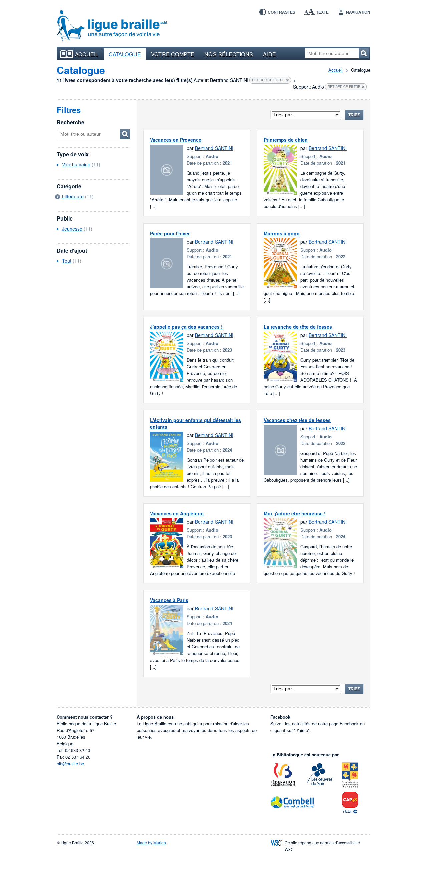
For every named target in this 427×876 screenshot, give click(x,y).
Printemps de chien (286, 139)
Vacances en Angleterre (177, 513)
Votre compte (172, 54)
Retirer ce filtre (268, 80)
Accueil (87, 54)
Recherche (70, 122)
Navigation (358, 12)
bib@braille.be (70, 763)
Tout (66, 260)
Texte (322, 12)
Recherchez (364, 53)
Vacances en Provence (175, 139)
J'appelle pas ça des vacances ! (186, 326)
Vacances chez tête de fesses (297, 420)
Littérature (73, 196)
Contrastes (281, 12)
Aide (269, 54)
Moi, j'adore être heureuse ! (295, 513)
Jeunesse (72, 228)
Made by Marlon (151, 842)
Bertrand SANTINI (214, 148)
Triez (354, 115)
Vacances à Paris (169, 600)
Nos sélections (228, 54)
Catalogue (125, 54)
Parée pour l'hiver (170, 233)
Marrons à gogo (282, 233)
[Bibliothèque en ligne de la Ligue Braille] (112, 25)
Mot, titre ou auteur (125, 134)
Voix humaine (76, 164)
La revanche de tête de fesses (298, 326)
